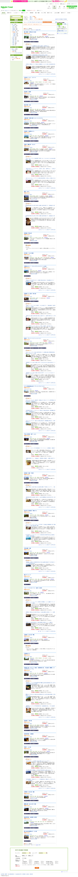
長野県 (14, 35)
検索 (37, 868)
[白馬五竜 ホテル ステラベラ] (32, 83)
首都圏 (13, 29)
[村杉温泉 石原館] (41, 96)
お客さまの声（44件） (28, 80)
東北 (13, 26)
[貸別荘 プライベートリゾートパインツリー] (49, 342)
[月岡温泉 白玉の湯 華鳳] (45, 639)
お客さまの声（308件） (28, 723)
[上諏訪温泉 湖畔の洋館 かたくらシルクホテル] (42, 122)
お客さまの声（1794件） (28, 794)
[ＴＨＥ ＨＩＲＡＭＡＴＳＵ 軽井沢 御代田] (41, 592)
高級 (13, 50)
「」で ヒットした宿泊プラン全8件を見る (47, 382)
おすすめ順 (29, 22)
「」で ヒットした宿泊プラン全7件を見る (47, 74)
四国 (13, 42)
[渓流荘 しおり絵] (48, 751)
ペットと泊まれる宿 (16, 52)
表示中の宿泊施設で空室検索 (61, 19)
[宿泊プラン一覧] (27, 41)
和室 (48, 864)
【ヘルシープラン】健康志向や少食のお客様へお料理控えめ (37, 45)
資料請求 (31, 874)
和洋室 (52, 864)
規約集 (27, 874)
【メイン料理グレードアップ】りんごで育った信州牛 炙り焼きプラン (39, 326)
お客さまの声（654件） (28, 134)
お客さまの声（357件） (28, 820)
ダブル (35, 864)
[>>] (56, 22)
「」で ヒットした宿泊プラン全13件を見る (47, 631)
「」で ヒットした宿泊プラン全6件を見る (47, 188)
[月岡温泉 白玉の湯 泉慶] (45, 796)
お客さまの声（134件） (28, 577)
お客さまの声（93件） (28, 389)
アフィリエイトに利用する (62, 33)
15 (32, 29)
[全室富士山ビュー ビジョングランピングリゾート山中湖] (39, 270)
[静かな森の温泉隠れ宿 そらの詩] (45, 835)
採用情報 (24, 874)
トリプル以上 (43, 864)
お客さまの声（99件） (28, 590)
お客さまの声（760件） (28, 671)
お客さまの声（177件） (28, 296)
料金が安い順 (34, 22)
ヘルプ (47, 3)
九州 (13, 43)
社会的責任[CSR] (18, 874)
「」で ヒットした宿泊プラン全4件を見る (47, 334)
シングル (24, 864)
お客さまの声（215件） (28, 236)
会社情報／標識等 (4, 874)
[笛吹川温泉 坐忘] (43, 109)
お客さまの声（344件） (28, 107)
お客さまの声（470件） (28, 341)
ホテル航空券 (63, 27)
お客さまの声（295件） (28, 194)
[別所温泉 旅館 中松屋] (46, 477)
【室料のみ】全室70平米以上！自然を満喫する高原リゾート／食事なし (39, 622)
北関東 (13, 28)
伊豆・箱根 (14, 30)
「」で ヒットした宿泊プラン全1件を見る (47, 290)
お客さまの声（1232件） (28, 147)
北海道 (13, 25)
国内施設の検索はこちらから (62, 31)
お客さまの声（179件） (28, 834)
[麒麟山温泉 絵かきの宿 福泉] (46, 808)
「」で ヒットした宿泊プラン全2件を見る (47, 229)
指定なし (31, 17)
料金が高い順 (39, 22)
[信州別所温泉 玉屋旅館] (46, 738)
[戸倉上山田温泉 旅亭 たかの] (48, 438)
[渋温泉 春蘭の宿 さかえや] (50, 149)
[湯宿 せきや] (50, 196)
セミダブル (30, 864)
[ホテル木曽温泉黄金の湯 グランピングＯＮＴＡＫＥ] (36, 390)
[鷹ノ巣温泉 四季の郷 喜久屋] (46, 36)
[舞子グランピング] (52, 579)
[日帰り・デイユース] (34, 348)
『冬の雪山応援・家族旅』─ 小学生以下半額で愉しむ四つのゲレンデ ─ (39, 770)
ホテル (61, 25)
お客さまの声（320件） (28, 437)
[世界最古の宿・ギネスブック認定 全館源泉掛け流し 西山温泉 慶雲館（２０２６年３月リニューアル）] (45, 673)
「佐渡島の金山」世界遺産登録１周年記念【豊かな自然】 (37, 55)
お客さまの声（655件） (28, 736)
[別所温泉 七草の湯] (46, 725)
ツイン (38, 864)
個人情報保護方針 (11, 874)
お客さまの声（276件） (28, 269)
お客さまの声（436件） (28, 656)
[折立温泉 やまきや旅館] (52, 257)
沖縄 (13, 44)
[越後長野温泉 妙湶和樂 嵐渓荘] (32, 822)
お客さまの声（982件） (28, 551)
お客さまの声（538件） (28, 121)
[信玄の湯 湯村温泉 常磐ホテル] (46, 515)
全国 (30, 16)
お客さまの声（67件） (28, 256)
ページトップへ (65, 871)
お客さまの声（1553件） (28, 513)
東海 (13, 38)
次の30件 (39, 29)
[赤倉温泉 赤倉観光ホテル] (46, 135)
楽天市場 (68, 3)
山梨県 (14, 34)
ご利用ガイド (51, 3)
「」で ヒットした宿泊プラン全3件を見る (47, 788)
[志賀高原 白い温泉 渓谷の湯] (48, 298)
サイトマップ (57, 3)
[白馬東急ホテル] (32, 659)
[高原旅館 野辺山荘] (45, 237)
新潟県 (14, 33)
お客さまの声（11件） (28, 94)
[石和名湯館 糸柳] (48, 552)
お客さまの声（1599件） (28, 637)
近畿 (13, 39)
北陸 (13, 37)
